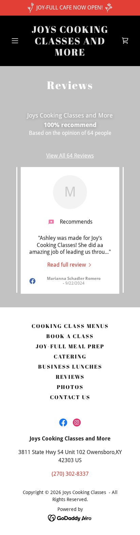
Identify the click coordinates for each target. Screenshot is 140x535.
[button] (17, 40)
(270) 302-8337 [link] (70, 474)
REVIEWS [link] (70, 376)
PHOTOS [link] (70, 387)
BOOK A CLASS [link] (70, 336)
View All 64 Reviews (70, 155)
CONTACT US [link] (70, 397)
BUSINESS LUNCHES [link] (70, 366)
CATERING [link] (70, 356)
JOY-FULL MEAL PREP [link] (70, 346)
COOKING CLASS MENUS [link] (70, 326)
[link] (70, 53)
